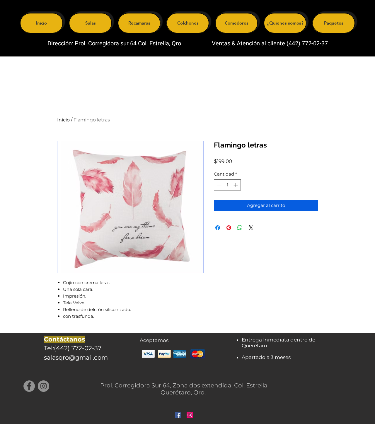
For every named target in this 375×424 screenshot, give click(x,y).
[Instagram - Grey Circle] (43, 386)
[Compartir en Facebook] (217, 227)
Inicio (63, 120)
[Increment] (236, 185)
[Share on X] (251, 227)
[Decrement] (219, 185)
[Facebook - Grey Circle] (29, 386)
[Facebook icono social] (178, 415)
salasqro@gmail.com (76, 357)
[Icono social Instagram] (190, 415)
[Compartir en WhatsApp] (239, 227)
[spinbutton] (227, 185)
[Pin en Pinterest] (228, 227)
